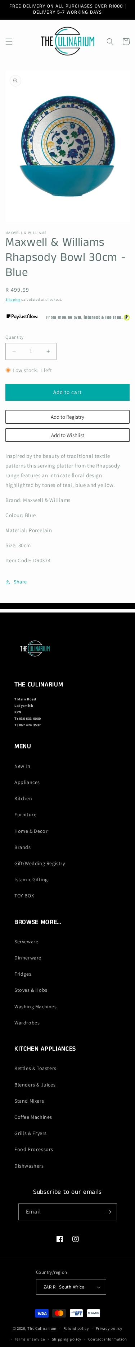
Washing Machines (35, 1006)
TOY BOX (24, 895)
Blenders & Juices (34, 1084)
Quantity (14, 337)
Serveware (26, 941)
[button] (9, 42)
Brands (22, 847)
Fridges (22, 974)
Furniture (25, 814)
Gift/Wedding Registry (39, 863)
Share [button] (20, 581)
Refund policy (76, 1328)
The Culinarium (42, 1327)
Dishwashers (29, 1166)
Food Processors (33, 1149)
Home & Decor (31, 831)
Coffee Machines (33, 1117)
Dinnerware (27, 957)
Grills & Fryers (30, 1133)
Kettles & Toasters (35, 1068)
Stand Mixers (29, 1101)
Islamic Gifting (31, 879)
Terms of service (30, 1339)
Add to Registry (67, 416)
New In (22, 766)
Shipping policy (67, 1339)
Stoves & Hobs (31, 990)
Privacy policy (109, 1328)
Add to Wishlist (67, 435)
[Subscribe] (109, 1211)
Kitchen (23, 798)
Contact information (107, 1339)
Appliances (27, 782)
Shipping (13, 299)
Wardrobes (27, 1022)
